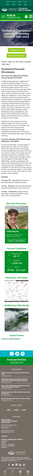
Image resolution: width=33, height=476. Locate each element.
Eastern (3, 442)
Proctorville (11, 446)
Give (24, 410)
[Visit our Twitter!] (17, 354)
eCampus (25, 1)
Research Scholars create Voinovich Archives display (15, 398)
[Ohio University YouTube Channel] (24, 465)
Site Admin (20, 459)
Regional (20, 1)
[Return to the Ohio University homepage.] (9, 9)
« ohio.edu (8, 1)
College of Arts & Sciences (24, 9)
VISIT (8, 4)
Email (11, 240)
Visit (9, 410)
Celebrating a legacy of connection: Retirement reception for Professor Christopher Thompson (14, 379)
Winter (28, 474)
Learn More (20, 240)
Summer (13, 474)
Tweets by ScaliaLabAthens (10, 339)
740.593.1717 (16, 362)
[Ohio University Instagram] (16, 465)
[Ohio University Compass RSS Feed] (20, 465)
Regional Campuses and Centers (12, 439)
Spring (5, 474)
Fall (20, 474)
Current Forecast (16, 50)
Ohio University (5, 422)
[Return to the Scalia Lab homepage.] (4, 16)
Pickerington (11, 444)
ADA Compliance (6, 457)
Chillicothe (4, 441)
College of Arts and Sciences (9, 421)
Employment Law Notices (8, 459)
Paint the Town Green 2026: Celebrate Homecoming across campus (15, 392)
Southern (3, 446)
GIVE (20, 4)
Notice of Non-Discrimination (20, 457)
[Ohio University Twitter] (12, 465)
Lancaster (3, 444)
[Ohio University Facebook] (9, 465)
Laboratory (14, 16)
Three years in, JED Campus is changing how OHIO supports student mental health (15, 386)
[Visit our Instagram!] (23, 354)
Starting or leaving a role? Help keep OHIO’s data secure (15, 373)
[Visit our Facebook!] (12, 354)
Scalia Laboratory (6, 419)
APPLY (13, 4)
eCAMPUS (4, 436)
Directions (6, 428)
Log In (13, 1)
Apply (16, 410)
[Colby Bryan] (16, 228)
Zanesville (4, 447)
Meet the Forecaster (16, 56)
